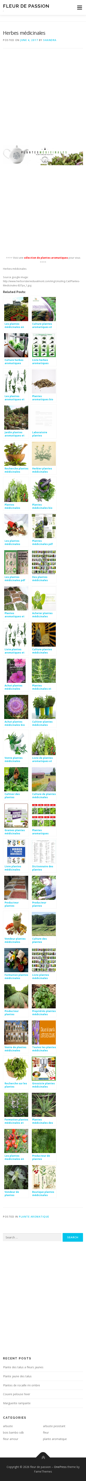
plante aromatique (34, 1216)
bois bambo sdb (13, 1432)
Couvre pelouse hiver (16, 1394)
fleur (46, 1432)
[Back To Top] (43, 1457)
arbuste (8, 1426)
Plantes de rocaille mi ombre (21, 1385)
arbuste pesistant (54, 1426)
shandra (50, 40)
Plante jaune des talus (17, 1376)
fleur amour (10, 1439)
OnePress (60, 1467)
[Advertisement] (43, 99)
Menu (79, 7)
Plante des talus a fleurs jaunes (23, 1367)
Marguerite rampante (17, 1403)
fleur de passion (26, 6)
